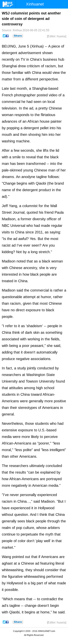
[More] (18, 36)
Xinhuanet (35, 4)
